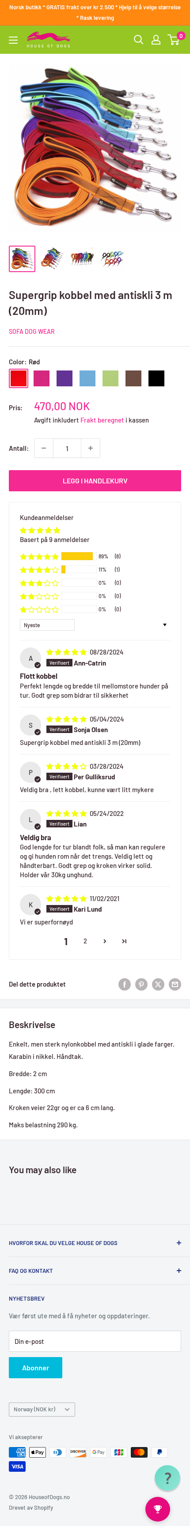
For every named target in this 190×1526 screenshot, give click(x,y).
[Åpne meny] (13, 40)
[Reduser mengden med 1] (43, 448)
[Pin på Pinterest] (141, 984)
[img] (67, 652)
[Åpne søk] (139, 40)
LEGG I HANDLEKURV (95, 480)
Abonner (35, 1367)
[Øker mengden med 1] (90, 448)
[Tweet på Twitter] (158, 984)
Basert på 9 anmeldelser (55, 539)
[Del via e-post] (175, 984)
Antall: (19, 448)
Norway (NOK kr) (34, 1409)
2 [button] (85, 941)
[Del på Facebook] (124, 984)
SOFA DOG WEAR (32, 331)
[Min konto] (156, 40)
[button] (39, 556)
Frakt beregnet (102, 420)
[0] (173, 39)
